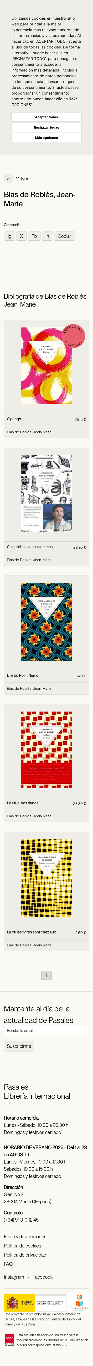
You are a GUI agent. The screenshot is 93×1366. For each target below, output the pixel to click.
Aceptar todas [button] (46, 117)
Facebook (42, 1277)
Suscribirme (19, 1046)
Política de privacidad (25, 1255)
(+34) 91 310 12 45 (21, 1220)
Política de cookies (22, 1246)
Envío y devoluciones (25, 1237)
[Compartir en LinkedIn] (48, 235)
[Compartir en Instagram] (10, 235)
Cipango (14, 419)
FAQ (8, 1264)
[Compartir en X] (22, 235)
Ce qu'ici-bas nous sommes (30, 547)
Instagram (14, 1277)
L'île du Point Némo (22, 675)
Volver (22, 179)
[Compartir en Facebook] (35, 235)
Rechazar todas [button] (46, 127)
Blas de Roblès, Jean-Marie (29, 432)
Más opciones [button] (46, 138)
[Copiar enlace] (64, 235)
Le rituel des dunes (22, 803)
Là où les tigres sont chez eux (31, 932)
